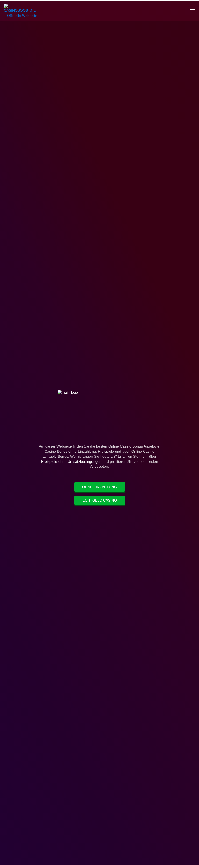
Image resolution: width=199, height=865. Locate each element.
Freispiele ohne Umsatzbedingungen (71, 461)
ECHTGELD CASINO (99, 500)
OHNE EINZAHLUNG (99, 487)
